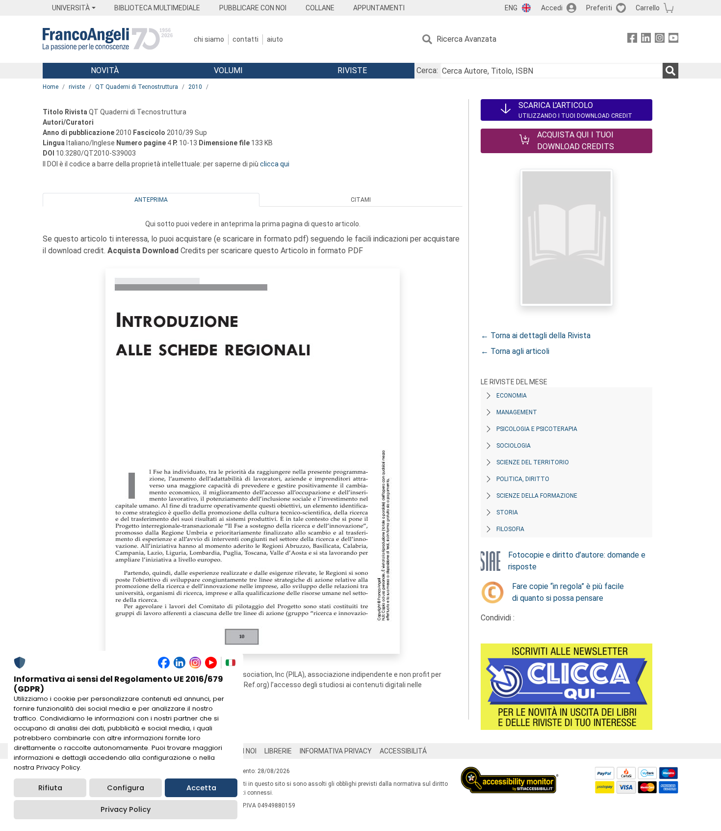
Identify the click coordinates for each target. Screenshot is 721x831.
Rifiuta (50, 788)
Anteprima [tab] (151, 199)
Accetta (201, 788)
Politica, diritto (522, 479)
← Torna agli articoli (515, 351)
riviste (77, 86)
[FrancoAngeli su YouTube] (673, 39)
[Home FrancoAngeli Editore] (108, 39)
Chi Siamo (209, 39)
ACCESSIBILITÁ (403, 751)
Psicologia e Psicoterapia (536, 429)
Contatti (245, 39)
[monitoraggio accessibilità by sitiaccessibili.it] (510, 772)
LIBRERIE (278, 751)
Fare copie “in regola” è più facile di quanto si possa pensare (568, 592)
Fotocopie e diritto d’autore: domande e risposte (576, 560)
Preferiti (599, 8)
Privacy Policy (126, 809)
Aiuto (275, 39)
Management (516, 412)
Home (50, 86)
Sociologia (513, 445)
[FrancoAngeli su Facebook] (632, 39)
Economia (511, 395)
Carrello (648, 8)
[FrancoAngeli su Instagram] (660, 39)
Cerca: (427, 70)
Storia (507, 512)
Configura (125, 788)
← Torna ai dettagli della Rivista (536, 335)
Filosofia (510, 529)
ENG (511, 8)
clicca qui (274, 164)
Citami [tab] (361, 199)
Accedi (552, 8)
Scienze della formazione (536, 495)
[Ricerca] (670, 71)
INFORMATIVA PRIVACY (336, 751)
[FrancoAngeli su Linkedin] (646, 39)
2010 (195, 86)
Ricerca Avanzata (466, 39)
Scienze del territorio (532, 462)
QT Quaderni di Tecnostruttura (136, 86)
